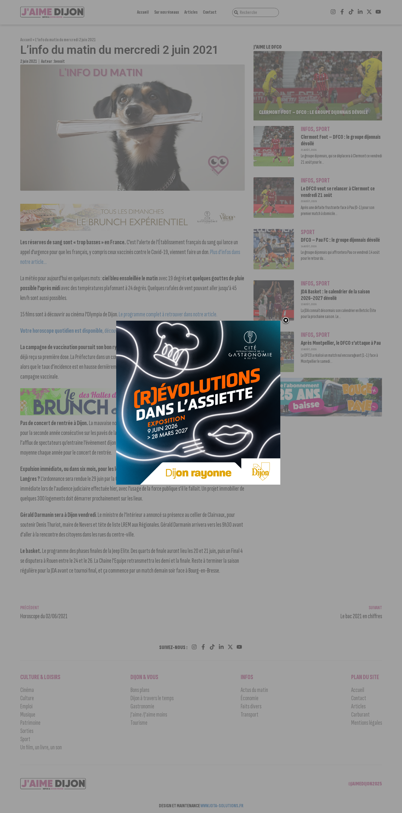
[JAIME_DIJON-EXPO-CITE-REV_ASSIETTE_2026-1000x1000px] (198, 483)
